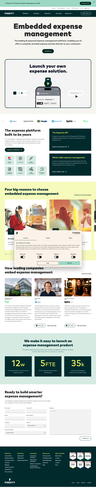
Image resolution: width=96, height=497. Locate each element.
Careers (68, 8)
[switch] (39, 257)
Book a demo (85, 13)
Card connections (9, 460)
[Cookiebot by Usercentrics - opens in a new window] (73, 233)
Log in (81, 8)
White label (20, 458)
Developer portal (47, 458)
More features (9, 471)
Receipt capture (9, 458)
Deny (47, 263)
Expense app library (22, 460)
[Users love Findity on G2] (88, 468)
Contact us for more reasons (82, 194)
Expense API (20, 455)
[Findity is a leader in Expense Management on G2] (80, 459)
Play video (41, 325)
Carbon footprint (9, 467)
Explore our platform (13, 149)
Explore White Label (58, 171)
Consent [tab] (25, 238)
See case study (51, 325)
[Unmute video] (48, 84)
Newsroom (58, 460)
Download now (85, 3)
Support (54, 8)
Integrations (8, 469)
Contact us (48, 51)
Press (56, 464)
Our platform (8, 455)
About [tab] (70, 238)
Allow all (69, 263)
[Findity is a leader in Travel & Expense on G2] (80, 468)
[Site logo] (9, 13)
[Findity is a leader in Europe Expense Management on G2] (73, 459)
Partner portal (75, 8)
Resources (45, 462)
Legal (77, 482)
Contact (57, 458)
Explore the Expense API (59, 146)
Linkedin (89, 482)
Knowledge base (61, 8)
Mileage (7, 464)
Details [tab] (48, 238)
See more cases (86, 273)
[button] (94, 2)
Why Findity (58, 455)
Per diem (7, 462)
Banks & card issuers (35, 463)
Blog (44, 464)
